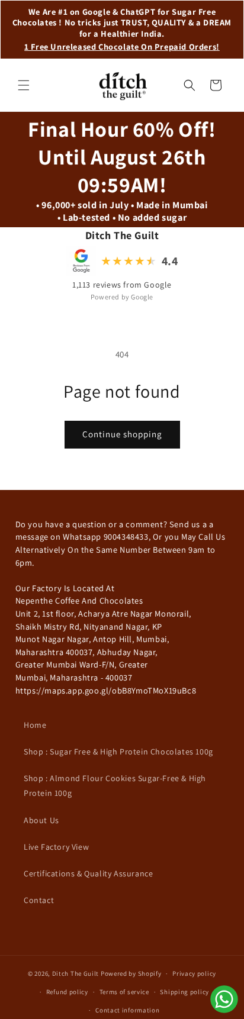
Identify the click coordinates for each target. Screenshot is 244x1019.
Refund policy (67, 992)
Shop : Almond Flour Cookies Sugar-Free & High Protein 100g (115, 785)
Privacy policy (194, 973)
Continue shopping (122, 434)
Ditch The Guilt (75, 973)
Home (35, 725)
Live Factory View (56, 846)
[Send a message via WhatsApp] (224, 999)
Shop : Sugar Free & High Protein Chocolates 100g (118, 751)
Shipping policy (184, 992)
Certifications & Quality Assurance (88, 873)
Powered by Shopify (131, 973)
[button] (24, 85)
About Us (41, 820)
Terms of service (124, 992)
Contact (39, 900)
